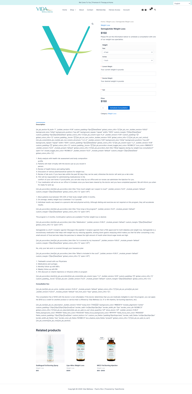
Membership (101, 10)
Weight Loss (110, 22)
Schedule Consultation (119, 108)
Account (126, 10)
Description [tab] (40, 124)
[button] (75, 10)
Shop (72, 10)
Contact (90, 10)
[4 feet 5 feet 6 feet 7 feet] (128, 52)
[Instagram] (145, 10)
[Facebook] (143, 10)
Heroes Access (114, 10)
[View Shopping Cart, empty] (150, 10)
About (81, 10)
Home (64, 10)
